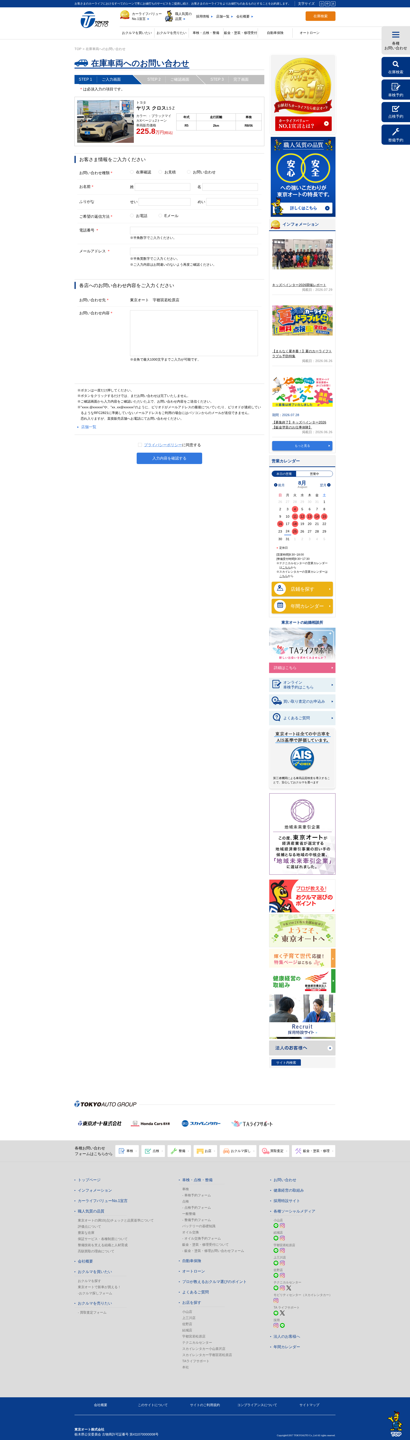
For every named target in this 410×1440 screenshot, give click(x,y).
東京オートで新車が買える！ (99, 1287)
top (78, 49)
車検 (185, 1189)
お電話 (141, 216)
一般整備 (189, 1214)
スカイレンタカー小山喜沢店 (203, 1349)
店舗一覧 (222, 16)
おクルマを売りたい (171, 33)
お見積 (170, 172)
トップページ (89, 1180)
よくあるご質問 (296, 718)
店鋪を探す (302, 589)
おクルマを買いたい (137, 33)
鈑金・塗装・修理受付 (240, 33)
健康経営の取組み (302, 981)
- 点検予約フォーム (196, 1207)
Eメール (171, 216)
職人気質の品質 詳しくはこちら (303, 177)
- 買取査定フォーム (92, 1312)
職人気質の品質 (183, 16)
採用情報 (202, 16)
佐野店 (187, 1324)
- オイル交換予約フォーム (201, 1238)
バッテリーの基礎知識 (198, 1226)
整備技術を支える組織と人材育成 (103, 1245)
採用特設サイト (287, 1201)
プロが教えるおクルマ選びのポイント (214, 1282)
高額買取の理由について (96, 1251)
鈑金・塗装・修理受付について (205, 1244)
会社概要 (243, 16)
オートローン (310, 33)
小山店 (187, 1312)
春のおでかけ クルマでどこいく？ (302, 930)
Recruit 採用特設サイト (302, 1016)
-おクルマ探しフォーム (95, 1293)
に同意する (172, 445)
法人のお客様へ (302, 1048)
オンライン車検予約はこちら (298, 684)
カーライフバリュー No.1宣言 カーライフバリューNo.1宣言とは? (303, 95)
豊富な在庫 (86, 1233)
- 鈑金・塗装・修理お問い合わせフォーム (213, 1251)
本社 (185, 1367)
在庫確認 (143, 172)
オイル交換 (190, 1232)
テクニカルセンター (197, 1342)
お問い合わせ (204, 172)
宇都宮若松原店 (193, 1336)
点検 (185, 1201)
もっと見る (302, 445)
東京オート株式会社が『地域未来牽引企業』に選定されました (302, 834)
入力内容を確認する (169, 458)
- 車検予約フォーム (196, 1195)
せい (134, 202)
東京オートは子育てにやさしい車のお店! (302, 958)
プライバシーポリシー (163, 445)
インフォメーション (95, 1190)
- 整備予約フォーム (196, 1220)
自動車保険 (275, 33)
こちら (286, 567)
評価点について (89, 1226)
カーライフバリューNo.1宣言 (147, 16)
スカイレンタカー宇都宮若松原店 (207, 1355)
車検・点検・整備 (197, 1180)
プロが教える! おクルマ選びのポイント (302, 896)
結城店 (187, 1330)
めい (201, 202)
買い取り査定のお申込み (304, 701)
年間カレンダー (307, 606)
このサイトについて (153, 1405)
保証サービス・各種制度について (103, 1239)
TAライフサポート (196, 1361)
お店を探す (191, 1303)
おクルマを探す (89, 1281)
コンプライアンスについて (257, 1405)
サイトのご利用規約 (205, 1405)
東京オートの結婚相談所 (302, 622)
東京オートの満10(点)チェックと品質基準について (116, 1220)
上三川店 (189, 1318)
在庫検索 (320, 16)
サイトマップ (309, 1405)
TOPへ (395, 1423)
